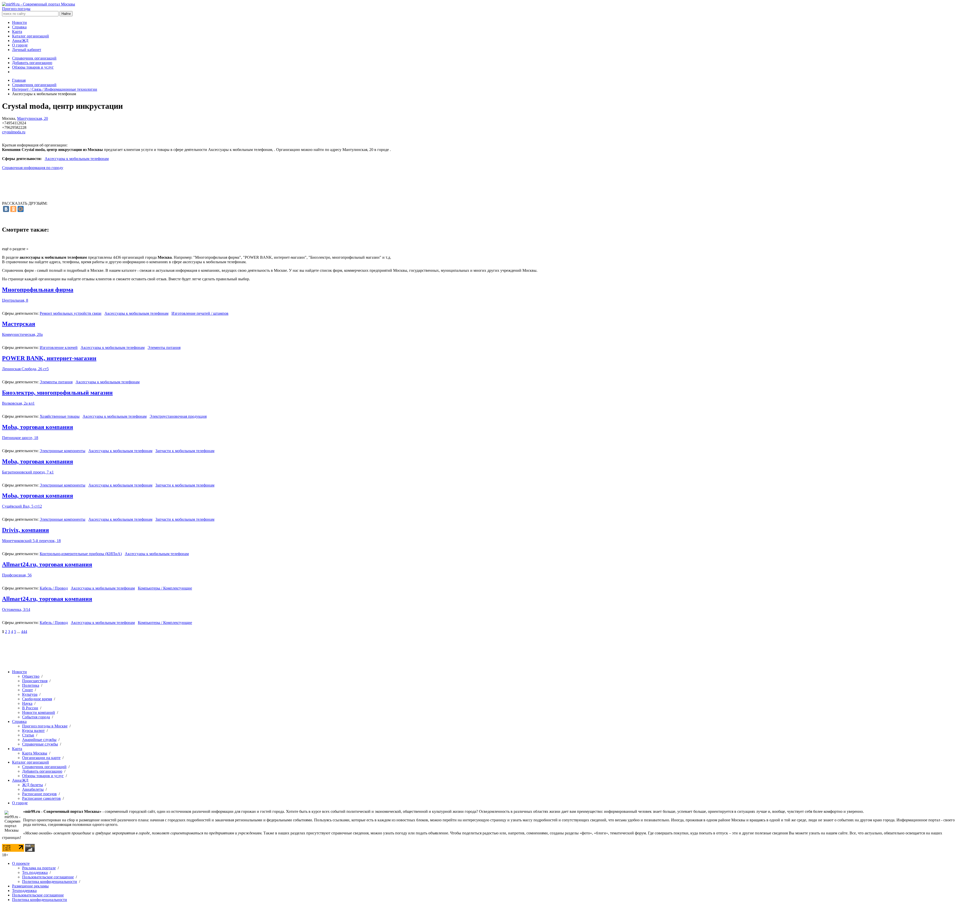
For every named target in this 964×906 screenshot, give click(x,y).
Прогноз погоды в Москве (45, 726)
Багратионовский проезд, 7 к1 (28, 472)
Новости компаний (38, 712)
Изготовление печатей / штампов (199, 313)
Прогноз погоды (16, 9)
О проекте (21, 863)
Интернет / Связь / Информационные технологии (54, 89)
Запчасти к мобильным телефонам (184, 451)
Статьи (28, 735)
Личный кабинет (26, 49)
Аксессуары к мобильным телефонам (77, 158)
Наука (27, 703)
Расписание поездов (39, 794)
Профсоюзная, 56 (17, 575)
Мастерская (18, 324)
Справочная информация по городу (32, 168)
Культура (29, 694)
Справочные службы (40, 744)
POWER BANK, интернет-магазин (49, 358)
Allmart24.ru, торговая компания (47, 564)
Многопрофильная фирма (37, 289)
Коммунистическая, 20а (22, 334)
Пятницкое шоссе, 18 (20, 438)
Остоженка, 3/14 (16, 609)
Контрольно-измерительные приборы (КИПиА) (81, 554)
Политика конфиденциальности (49, 881)
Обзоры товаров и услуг (33, 67)
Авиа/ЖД (20, 40)
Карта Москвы (34, 753)
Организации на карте (41, 758)
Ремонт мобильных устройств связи (70, 313)
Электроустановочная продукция (178, 416)
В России (30, 708)
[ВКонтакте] (6, 209)
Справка (19, 27)
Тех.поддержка (35, 872)
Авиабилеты (33, 789)
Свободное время (37, 699)
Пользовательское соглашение (48, 877)
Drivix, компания (25, 530)
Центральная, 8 (15, 300)
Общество (30, 676)
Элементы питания (164, 347)
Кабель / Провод (54, 588)
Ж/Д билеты (32, 785)
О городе (20, 45)
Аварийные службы (39, 739)
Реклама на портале (39, 868)
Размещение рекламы (30, 886)
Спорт (27, 690)
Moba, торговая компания (37, 427)
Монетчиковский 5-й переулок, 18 (31, 541)
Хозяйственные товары (60, 416)
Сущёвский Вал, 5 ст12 (22, 506)
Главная (19, 80)
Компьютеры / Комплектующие (165, 588)
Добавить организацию (32, 63)
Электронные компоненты (62, 451)
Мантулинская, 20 (32, 118)
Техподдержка (24, 890)
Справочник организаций (34, 58)
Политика (30, 685)
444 (24, 631)
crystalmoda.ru (13, 132)
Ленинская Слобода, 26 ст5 (25, 369)
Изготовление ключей (59, 347)
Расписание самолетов (41, 798)
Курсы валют (33, 730)
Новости (19, 22)
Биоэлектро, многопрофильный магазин (57, 392)
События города (36, 717)
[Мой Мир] (21, 209)
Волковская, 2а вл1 (18, 403)
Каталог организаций (30, 36)
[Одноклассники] (13, 209)
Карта (17, 31)
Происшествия (34, 681)
